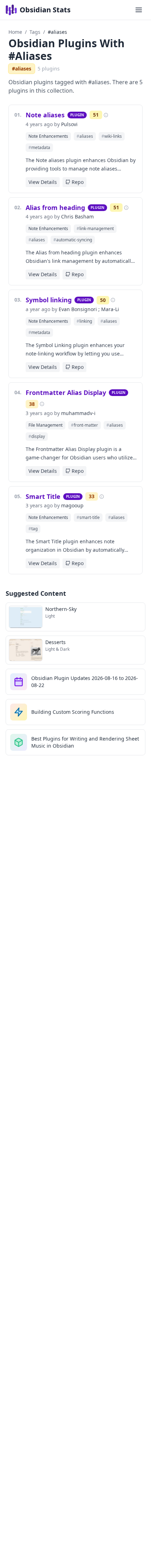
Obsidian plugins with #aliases (66, 49)
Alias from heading (55, 207)
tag (33, 529)
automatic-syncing (72, 240)
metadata (39, 147)
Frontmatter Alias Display (66, 392)
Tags (34, 32)
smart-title (88, 517)
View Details (42, 182)
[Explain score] (106, 115)
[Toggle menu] (138, 10)
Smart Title (43, 496)
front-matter (84, 425)
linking (84, 321)
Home (15, 32)
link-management (95, 228)
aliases (85, 136)
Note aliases (45, 115)
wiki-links (111, 136)
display (36, 436)
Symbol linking (49, 300)
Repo (78, 182)
